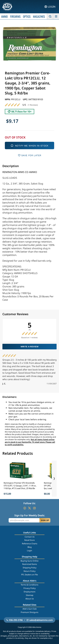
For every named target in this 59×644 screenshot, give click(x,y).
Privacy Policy (29, 588)
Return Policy (30, 571)
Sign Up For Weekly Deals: (29, 515)
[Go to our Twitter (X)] (29, 508)
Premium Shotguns (29, 612)
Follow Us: (29, 503)
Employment (29, 591)
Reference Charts (29, 543)
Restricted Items (29, 564)
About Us (29, 598)
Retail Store (29, 540)
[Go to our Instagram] (34, 508)
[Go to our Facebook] (25, 508)
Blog (30, 547)
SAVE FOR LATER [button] (31, 155)
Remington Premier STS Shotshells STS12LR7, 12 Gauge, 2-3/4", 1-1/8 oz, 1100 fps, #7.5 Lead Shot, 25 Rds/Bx (20, 485)
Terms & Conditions (29, 584)
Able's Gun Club (30, 608)
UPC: (25, 99)
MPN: (8, 99)
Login (29, 550)
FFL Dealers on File (29, 574)
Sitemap (29, 595)
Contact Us (29, 536)
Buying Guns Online (29, 560)
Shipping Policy (29, 567)
